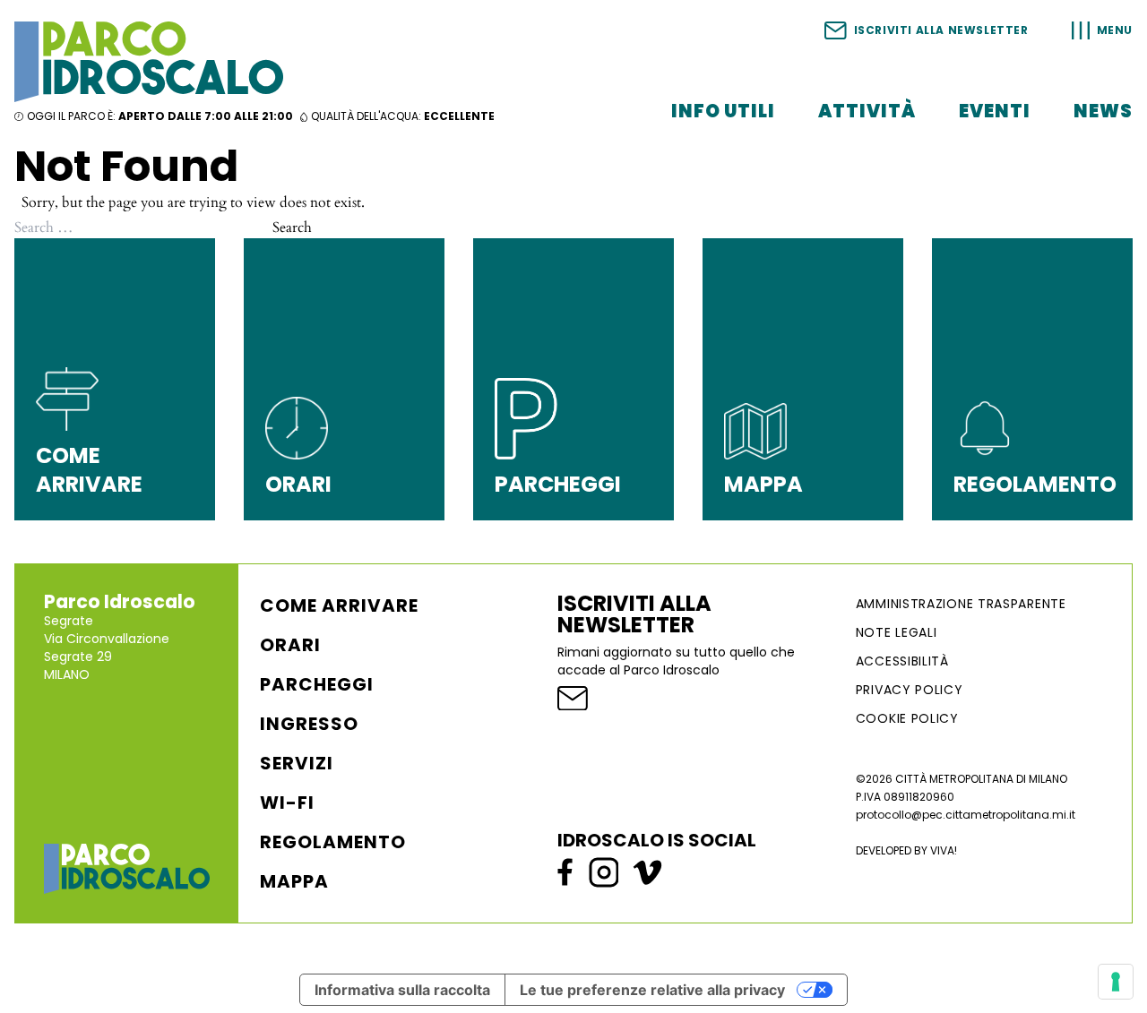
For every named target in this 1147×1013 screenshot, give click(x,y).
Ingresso (309, 723)
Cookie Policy (907, 718)
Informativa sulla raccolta (402, 990)
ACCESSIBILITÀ (902, 661)
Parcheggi (317, 684)
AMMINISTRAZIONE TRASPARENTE (961, 604)
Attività (867, 111)
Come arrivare (339, 605)
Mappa (294, 881)
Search (292, 227)
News (1103, 111)
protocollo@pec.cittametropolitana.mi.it (965, 814)
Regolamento (333, 841)
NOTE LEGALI (896, 632)
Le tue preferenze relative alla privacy (652, 990)
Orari (290, 644)
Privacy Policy (909, 690)
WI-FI (287, 802)
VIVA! (943, 850)
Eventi (995, 111)
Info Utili (723, 111)
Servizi (296, 763)
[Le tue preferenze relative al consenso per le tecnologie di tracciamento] (1116, 982)
